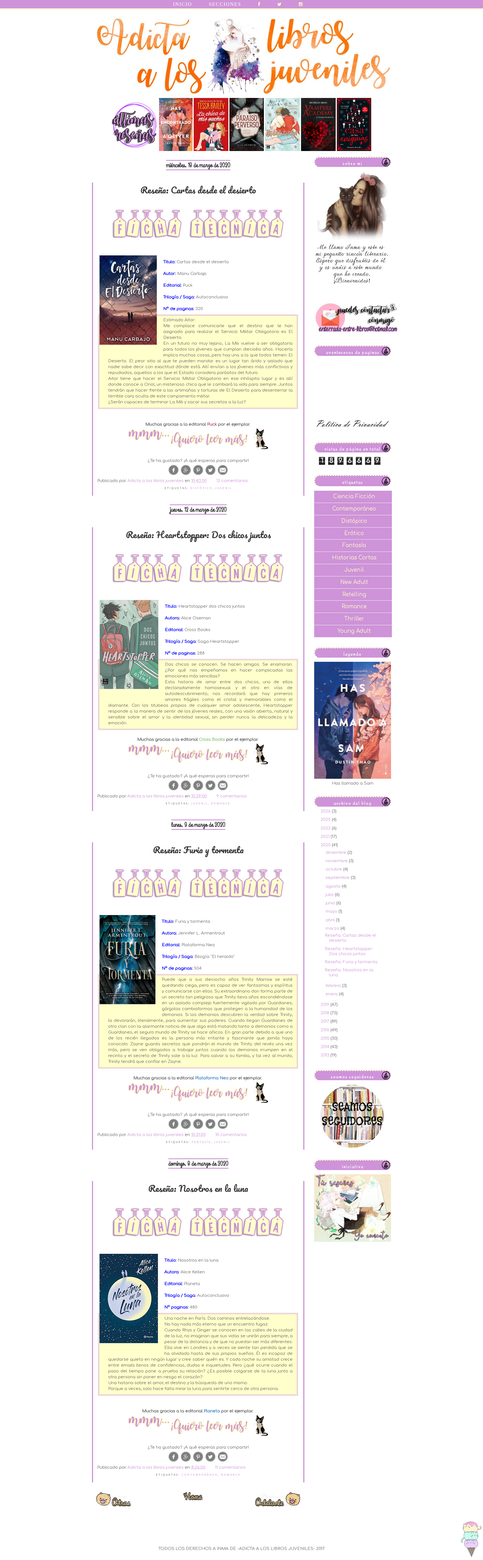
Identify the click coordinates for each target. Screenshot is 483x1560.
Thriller (354, 619)
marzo (333, 928)
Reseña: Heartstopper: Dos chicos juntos (198, 534)
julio (330, 894)
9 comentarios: (232, 796)
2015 (325, 1038)
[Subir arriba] (471, 1540)
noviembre (337, 861)
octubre (334, 869)
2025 (326, 819)
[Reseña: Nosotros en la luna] (198, 1426)
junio (331, 903)
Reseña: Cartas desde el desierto (198, 190)
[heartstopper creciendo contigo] (282, 149)
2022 (326, 828)
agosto (334, 886)
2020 (326, 845)
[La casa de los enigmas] (354, 149)
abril (331, 920)
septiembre (338, 877)
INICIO (182, 4)
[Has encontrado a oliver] (176, 149)
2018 (325, 1013)
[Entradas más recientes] (114, 1505)
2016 (325, 1030)
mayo (332, 911)
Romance (221, 803)
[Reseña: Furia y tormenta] (198, 1093)
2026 (326, 811)
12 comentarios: (233, 480)
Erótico (354, 533)
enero (332, 994)
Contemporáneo (200, 1475)
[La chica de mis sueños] (211, 149)
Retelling (354, 594)
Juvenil (224, 488)
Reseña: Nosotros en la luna (198, 1188)
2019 (325, 1004)
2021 (326, 836)
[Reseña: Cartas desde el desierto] (198, 439)
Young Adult (354, 631)
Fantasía (201, 1142)
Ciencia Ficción (354, 496)
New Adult (354, 582)
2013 (325, 1055)
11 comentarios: (231, 1467)
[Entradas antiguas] (277, 1505)
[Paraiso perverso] (246, 149)
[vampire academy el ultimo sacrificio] (318, 149)
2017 (325, 1021)
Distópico (201, 488)
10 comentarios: (232, 1134)
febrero (334, 985)
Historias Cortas (354, 557)
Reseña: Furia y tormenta (198, 849)
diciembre (336, 852)
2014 (325, 1046)
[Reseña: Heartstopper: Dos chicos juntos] (198, 754)
